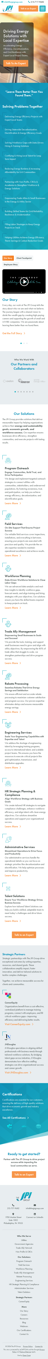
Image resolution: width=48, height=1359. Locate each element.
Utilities (24, 1240)
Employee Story (11, 264)
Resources (24, 1318)
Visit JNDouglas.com (16, 1072)
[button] (21, 343)
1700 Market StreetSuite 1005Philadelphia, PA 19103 (13, 1220)
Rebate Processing (24, 1276)
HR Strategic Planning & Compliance (24, 1284)
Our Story (8, 258)
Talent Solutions (24, 1292)
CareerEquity (24, 1301)
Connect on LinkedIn (34, 1217)
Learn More (11, 503)
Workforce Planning (24, 1269)
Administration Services (24, 1288)
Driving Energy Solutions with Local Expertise (16, 36)
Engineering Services (24, 1280)
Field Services (24, 1265)
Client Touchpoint (24, 258)
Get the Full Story (12, 333)
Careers (24, 1314)
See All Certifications (14, 1117)
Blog (24, 1322)
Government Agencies (24, 1244)
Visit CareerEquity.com (17, 1024)
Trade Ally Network (24, 1248)
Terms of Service (25, 1352)
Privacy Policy (28, 1346)
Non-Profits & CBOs (24, 1251)
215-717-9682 (13, 1208)
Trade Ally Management (24, 1272)
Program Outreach (24, 1261)
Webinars (24, 1326)
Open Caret (27, 1355)
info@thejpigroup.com (13, 2)
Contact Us (24, 1334)
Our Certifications (24, 1330)
